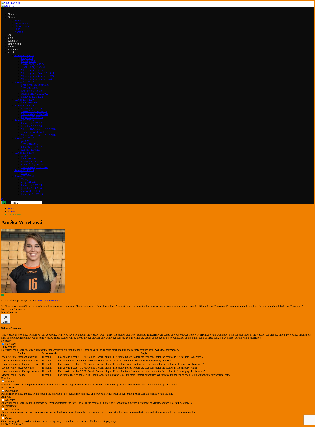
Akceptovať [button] (20, 309)
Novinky (12, 14)
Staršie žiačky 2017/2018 (34, 132)
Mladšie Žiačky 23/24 (32, 70)
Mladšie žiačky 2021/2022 (34, 93)
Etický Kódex (21, 26)
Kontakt (18, 31)
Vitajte (17, 20)
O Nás (11, 17)
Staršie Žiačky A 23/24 (33, 64)
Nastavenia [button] (7, 309)
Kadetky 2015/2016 (31, 161)
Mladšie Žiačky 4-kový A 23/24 (37, 73)
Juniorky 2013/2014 (31, 185)
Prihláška (12, 46)
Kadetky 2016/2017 (31, 149)
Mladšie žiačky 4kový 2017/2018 (38, 129)
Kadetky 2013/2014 (31, 188)
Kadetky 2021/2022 (31, 90)
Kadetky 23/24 (28, 61)
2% (9, 34)
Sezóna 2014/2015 (24, 170)
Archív (11, 52)
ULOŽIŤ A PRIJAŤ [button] (12, 424)
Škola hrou (13, 49)
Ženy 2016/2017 (29, 143)
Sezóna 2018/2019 (24, 105)
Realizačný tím (22, 23)
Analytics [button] (6, 396)
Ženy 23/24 (27, 58)
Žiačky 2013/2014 (30, 191)
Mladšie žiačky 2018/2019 (34, 114)
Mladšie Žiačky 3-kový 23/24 (36, 79)
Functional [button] (6, 378)
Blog (10, 37)
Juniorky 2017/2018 (31, 123)
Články (25, 140)
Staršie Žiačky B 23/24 (33, 67)
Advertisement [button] (8, 405)
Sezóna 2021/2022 (24, 82)
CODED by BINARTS (47, 300)
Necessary (10, 344)
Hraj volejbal (14, 43)
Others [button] (4, 415)
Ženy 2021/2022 (29, 87)
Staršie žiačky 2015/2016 (34, 164)
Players (11, 211)
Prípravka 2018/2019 (32, 117)
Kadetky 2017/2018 (31, 126)
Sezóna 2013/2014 (24, 176)
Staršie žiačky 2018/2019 (34, 111)
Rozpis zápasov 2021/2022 (35, 85)
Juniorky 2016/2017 (31, 146)
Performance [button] (7, 387)
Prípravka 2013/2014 (32, 194)
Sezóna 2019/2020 (24, 99)
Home (11, 208)
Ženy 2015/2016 (29, 158)
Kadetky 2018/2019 (31, 108)
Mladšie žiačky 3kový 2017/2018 (38, 135)
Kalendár (12, 40)
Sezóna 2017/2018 (24, 120)
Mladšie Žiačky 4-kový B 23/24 (37, 76)
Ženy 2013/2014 (29, 182)
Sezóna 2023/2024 (24, 55)
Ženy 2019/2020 (29, 102)
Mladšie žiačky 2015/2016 (34, 167)
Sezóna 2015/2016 (24, 152)
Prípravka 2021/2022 (32, 96)
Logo (17, 29)
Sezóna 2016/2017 (24, 138)
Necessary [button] (6, 340)
